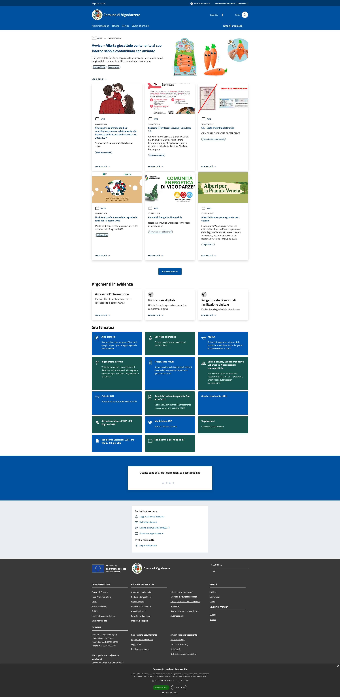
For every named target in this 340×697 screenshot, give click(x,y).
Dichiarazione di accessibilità (183, 653)
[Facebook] (221, 14)
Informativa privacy (179, 644)
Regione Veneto (99, 3)
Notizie (103, 208)
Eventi (213, 619)
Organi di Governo (100, 592)
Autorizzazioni (177, 615)
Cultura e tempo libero (141, 596)
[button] (153, 680)
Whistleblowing (177, 639)
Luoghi (213, 614)
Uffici (94, 601)
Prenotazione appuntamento (144, 634)
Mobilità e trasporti (139, 620)
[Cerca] (245, 15)
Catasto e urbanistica (140, 616)
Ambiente (175, 606)
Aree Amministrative (101, 596)
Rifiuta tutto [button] (179, 688)
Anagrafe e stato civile (141, 592)
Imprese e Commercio (141, 606)
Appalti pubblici (138, 611)
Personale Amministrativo (103, 616)
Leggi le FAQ (136, 644)
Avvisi (100, 38)
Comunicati (215, 596)
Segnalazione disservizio (142, 639)
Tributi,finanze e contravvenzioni (185, 601)
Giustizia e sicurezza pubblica (184, 596)
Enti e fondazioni (99, 606)
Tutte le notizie (168, 271)
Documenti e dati (99, 620)
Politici (95, 611)
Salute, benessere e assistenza (184, 611)
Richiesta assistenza (140, 649)
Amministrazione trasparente (184, 634)
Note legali (175, 649)
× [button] (338, 666)
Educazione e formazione (182, 592)
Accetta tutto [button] (161, 688)
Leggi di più (201, 676)
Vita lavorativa (137, 601)
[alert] (170, 680)
